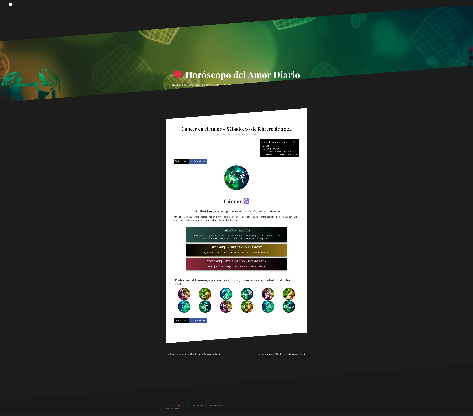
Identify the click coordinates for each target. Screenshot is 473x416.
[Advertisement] (236, 44)
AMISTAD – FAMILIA (271, 149)
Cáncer (264, 146)
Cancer (253, 134)
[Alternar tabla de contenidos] (294, 143)
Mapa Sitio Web (173, 408)
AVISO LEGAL (171, 405)
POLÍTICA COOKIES (188, 405)
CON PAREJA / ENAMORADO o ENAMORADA (280, 154)
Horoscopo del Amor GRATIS (212, 405)
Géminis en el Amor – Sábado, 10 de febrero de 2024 (194, 354)
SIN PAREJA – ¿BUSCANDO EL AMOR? (278, 151)
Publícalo (182, 161)
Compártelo (200, 161)
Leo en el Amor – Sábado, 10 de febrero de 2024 (281, 354)
